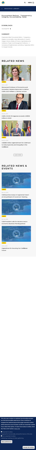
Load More (18, 155)
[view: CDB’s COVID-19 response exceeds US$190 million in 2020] (16, 106)
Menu (30, 2)
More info (17, 428)
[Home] (3, 2)
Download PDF (5, 28)
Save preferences (7, 441)
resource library (11, 8)
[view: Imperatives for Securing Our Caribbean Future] (16, 238)
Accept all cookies (28, 447)
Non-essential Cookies (8, 436)
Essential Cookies (7, 432)
